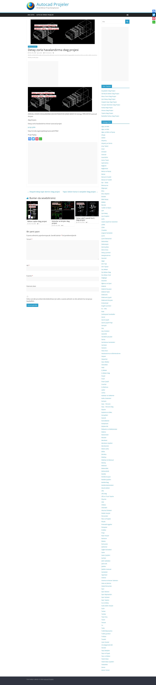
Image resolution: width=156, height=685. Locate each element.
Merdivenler (105, 446)
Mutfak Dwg (105, 482)
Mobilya (103, 457)
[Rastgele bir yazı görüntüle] (127, 15)
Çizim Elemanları (106, 238)
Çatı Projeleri (105, 216)
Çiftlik (103, 224)
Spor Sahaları (105, 597)
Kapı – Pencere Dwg (107, 407)
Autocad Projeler (52, 4)
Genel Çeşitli (105, 320)
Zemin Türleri (105, 670)
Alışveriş (104, 140)
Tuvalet (103, 639)
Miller (103, 451)
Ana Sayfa (31, 15)
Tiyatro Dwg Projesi (107, 113)
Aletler (103, 138)
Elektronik (104, 294)
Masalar (103, 437)
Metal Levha (105, 449)
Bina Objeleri (105, 194)
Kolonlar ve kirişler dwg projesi (61, 222)
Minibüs (103, 454)
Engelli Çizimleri (106, 306)
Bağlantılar (104, 168)
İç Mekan (104, 370)
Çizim (103, 236)
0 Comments (48, 53)
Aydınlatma (104, 163)
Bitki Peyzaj (104, 199)
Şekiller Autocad (106, 569)
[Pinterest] (154, 18)
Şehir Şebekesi (105, 561)
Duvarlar (104, 280)
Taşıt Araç (104, 617)
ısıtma (103, 393)
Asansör (103, 154)
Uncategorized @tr (107, 645)
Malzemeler (105, 435)
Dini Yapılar (105, 266)
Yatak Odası (105, 659)
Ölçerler (103, 499)
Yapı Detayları (105, 650)
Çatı (102, 210)
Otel (102, 502)
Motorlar (104, 465)
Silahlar (103, 578)
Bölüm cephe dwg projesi (37, 221)
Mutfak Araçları (106, 477)
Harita (103, 339)
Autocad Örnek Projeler (44, 15)
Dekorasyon (105, 244)
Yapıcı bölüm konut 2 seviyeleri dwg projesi (80, 192)
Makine (103, 432)
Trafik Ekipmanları (106, 631)
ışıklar (103, 390)
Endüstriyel (104, 303)
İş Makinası (104, 387)
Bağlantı (103, 166)
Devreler (104, 258)
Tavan (103, 620)
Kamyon (103, 401)
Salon (103, 552)
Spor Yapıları (105, 600)
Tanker (103, 611)
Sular (103, 608)
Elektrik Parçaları (106, 289)
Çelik (102, 219)
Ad (28, 265)
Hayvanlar (104, 359)
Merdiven (104, 440)
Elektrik (103, 286)
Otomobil (104, 507)
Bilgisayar (104, 188)
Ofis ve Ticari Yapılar (107, 496)
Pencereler (104, 516)
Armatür (104, 152)
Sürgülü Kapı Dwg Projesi (109, 102)
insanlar (103, 384)
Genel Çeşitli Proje (106, 323)
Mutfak (103, 474)
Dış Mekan (104, 269)
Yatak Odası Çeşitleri (107, 662)
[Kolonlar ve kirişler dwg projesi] (62, 202)
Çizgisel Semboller (107, 233)
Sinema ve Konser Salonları (109, 580)
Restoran (104, 538)
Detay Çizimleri (32, 46)
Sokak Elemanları (106, 586)
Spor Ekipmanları (106, 594)
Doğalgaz (104, 278)
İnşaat (103, 376)
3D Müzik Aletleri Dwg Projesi (110, 93)
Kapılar (103, 409)
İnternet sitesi (31, 286)
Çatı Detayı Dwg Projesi (108, 99)
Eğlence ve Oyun (106, 283)
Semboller (104, 572)
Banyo (103, 174)
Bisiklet (103, 196)
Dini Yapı (104, 264)
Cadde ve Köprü (106, 208)
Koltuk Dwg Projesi (107, 107)
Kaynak (103, 418)
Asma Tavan (105, 160)
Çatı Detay (104, 213)
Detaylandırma (105, 255)
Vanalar (103, 648)
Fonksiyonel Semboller (108, 314)
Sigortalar (104, 575)
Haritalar (104, 345)
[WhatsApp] (154, 22)
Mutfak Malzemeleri (107, 485)
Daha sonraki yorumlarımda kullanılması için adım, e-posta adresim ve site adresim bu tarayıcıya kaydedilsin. (59, 300)
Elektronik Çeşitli (106, 297)
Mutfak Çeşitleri (106, 479)
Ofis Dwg (104, 493)
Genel (103, 317)
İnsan (103, 379)
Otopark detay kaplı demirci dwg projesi (43, 192)
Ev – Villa (104, 309)
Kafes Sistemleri (106, 398)
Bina (102, 191)
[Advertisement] (43, 73)
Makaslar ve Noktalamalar (109, 429)
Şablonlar (104, 547)
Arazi (103, 149)
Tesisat (103, 622)
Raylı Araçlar (105, 535)
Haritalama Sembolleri (108, 342)
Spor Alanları (105, 592)
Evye (102, 311)
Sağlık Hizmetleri (106, 549)
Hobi (102, 367)
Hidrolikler (104, 365)
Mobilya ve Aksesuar (107, 460)
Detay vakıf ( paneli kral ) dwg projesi (85, 219)
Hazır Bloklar (105, 362)
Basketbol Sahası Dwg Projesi (110, 116)
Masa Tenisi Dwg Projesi (108, 96)
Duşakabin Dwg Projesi (108, 91)
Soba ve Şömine (106, 583)
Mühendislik (105, 471)
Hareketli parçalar (106, 337)
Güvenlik (104, 334)
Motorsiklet (104, 468)
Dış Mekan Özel (106, 275)
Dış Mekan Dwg (106, 272)
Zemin (103, 667)
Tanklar (103, 614)
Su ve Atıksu (105, 603)
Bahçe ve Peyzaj (106, 171)
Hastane (103, 348)
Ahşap (103, 135)
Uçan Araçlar (105, 642)
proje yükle (31, 127)
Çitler (103, 227)
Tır (102, 625)
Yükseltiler (104, 664)
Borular (103, 205)
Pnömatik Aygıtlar (106, 524)
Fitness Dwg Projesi (107, 110)
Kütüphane (104, 423)
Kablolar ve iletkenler (107, 395)
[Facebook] (154, 11)
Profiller (103, 530)
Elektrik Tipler (105, 292)
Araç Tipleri (104, 146)
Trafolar (103, 636)
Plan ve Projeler (106, 519)
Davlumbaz (104, 241)
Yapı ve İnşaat (105, 653)
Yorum (29, 239)
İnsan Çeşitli (105, 381)
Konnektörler (105, 421)
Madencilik (104, 426)
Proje (103, 533)
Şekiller (103, 566)
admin (41, 53)
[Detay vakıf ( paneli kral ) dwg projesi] (87, 202)
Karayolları (104, 415)
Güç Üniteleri (105, 331)
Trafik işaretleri (106, 634)
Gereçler (104, 325)
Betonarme (104, 185)
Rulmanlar (104, 544)
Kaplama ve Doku (106, 412)
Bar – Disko (104, 182)
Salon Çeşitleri (105, 555)
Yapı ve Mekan (105, 656)
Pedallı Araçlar (105, 513)
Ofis (102, 491)
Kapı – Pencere (105, 404)
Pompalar (104, 527)
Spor (102, 589)
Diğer (103, 261)
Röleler (103, 541)
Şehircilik (104, 564)
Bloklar (103, 202)
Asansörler (104, 157)
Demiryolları (105, 247)
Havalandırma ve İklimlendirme (110, 353)
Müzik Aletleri (105, 488)
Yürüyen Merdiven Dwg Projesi (110, 105)
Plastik (103, 521)
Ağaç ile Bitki (105, 126)
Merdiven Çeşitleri (107, 443)
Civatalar (104, 230)
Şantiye (103, 558)
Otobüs (103, 505)
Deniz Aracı (104, 250)
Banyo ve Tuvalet (106, 180)
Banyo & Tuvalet (106, 177)
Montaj (103, 463)
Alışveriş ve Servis (106, 143)
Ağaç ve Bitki (105, 129)
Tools (103, 628)
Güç (102, 328)
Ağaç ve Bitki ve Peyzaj (108, 132)
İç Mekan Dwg (105, 373)
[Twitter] (154, 15)
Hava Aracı (104, 351)
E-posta (30, 276)
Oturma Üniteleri (106, 510)
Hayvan (103, 356)
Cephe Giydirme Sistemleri (109, 222)
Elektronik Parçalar (107, 300)
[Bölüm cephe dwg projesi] (32, 202)
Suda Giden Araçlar (107, 606)
